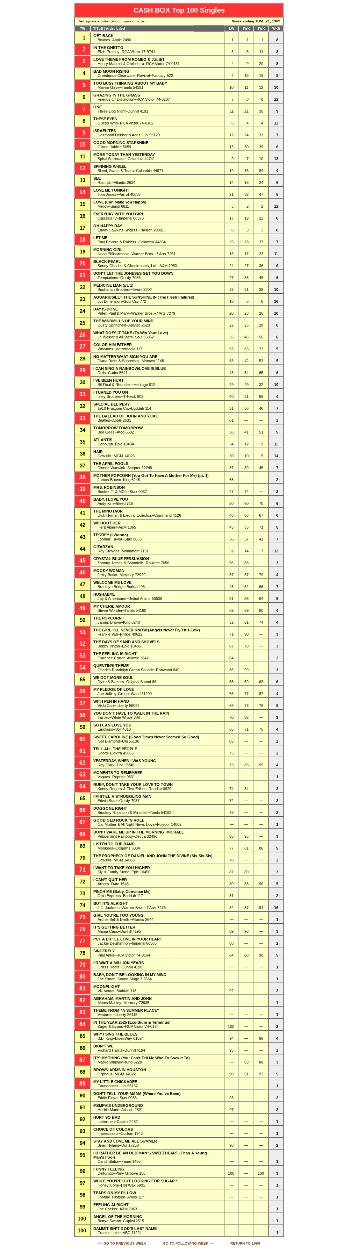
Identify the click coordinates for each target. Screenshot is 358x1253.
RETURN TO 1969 (245, 1243)
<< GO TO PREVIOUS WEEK (122, 1243)
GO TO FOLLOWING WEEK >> (188, 1243)
